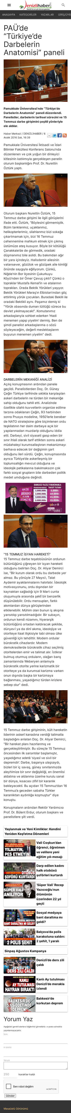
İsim (6, 1034)
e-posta (7, 1047)
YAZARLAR (47, 14)
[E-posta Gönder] (49, 135)
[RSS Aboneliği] (64, 135)
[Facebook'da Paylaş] (59, 135)
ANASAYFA (8, 14)
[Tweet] (54, 135)
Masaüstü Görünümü (16, 1108)
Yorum (7, 1060)
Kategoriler (27, 14)
